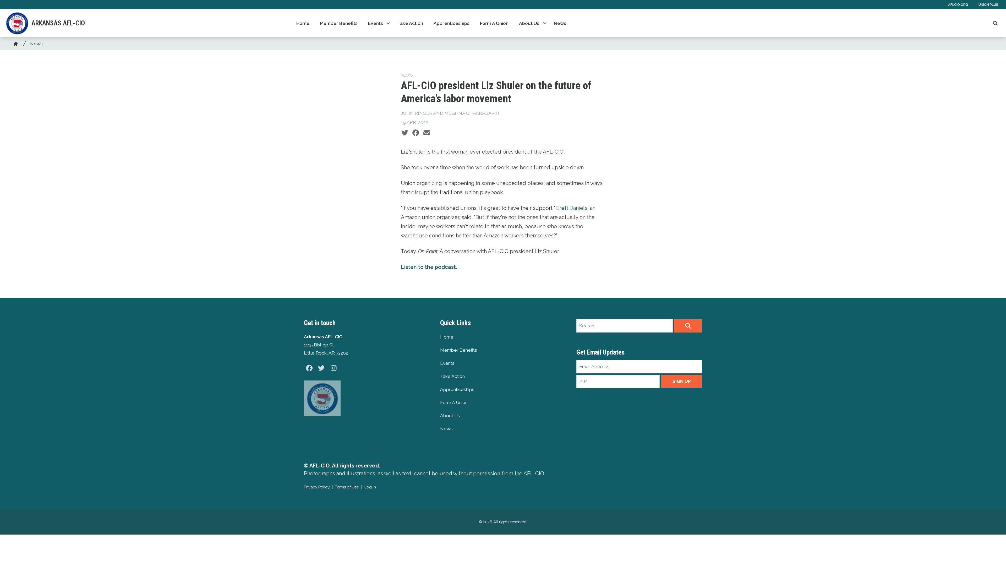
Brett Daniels (571, 208)
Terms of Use (347, 487)
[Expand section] (388, 23)
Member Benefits (339, 23)
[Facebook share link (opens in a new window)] (416, 133)
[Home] (15, 43)
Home (302, 23)
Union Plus (988, 5)
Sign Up (682, 381)
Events (375, 23)
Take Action (410, 23)
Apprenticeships (451, 23)
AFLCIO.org (958, 5)
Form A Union (494, 23)
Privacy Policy (317, 487)
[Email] (427, 133)
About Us (529, 23)
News (560, 23)
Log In (370, 487)
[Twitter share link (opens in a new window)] (405, 133)
